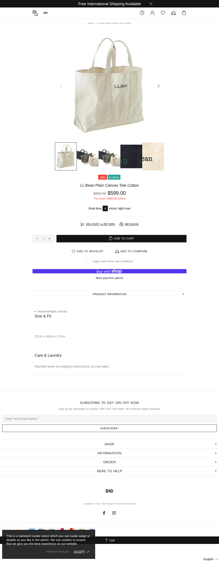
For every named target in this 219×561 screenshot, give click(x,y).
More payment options (109, 278)
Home (91, 23)
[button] (208, 559)
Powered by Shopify (126, 503)
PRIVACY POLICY (58, 551)
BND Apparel (45, 12)
